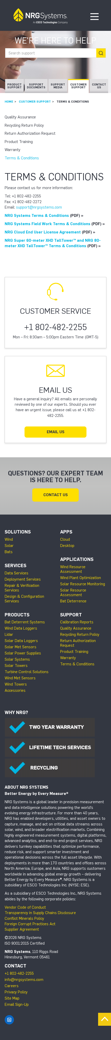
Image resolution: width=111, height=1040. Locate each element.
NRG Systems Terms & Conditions (37, 215)
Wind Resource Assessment (72, 569)
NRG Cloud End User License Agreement (43, 232)
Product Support (14, 86)
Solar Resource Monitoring (82, 584)
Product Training (19, 141)
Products (17, 615)
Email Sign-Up (17, 1004)
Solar (9, 545)
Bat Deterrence (73, 601)
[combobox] (55, 53)
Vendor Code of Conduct (25, 907)
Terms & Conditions (22, 158)
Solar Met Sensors (20, 647)
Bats (9, 552)
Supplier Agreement (22, 929)
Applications (76, 559)
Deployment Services (23, 579)
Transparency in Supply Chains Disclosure (40, 912)
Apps (66, 532)
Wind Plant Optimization (80, 577)
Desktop (67, 545)
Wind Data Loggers (21, 628)
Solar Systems (17, 659)
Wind (9, 539)
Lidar (9, 634)
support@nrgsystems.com (39, 207)
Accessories (15, 690)
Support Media (58, 86)
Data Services (16, 573)
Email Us (56, 432)
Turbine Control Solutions (27, 671)
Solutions (18, 532)
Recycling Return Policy (24, 125)
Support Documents (36, 86)
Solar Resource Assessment (73, 592)
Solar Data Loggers (21, 640)
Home (9, 101)
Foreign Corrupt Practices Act (30, 924)
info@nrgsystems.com (24, 979)
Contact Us (99, 86)
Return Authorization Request (30, 133)
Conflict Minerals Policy (24, 918)
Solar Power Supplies (23, 653)
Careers (12, 986)
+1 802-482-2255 (19, 973)
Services (15, 565)
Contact (15, 966)
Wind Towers (16, 684)
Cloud (65, 539)
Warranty (12, 149)
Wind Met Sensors (20, 678)
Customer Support (78, 86)
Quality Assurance (20, 117)
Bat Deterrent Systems (25, 622)
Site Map (12, 998)
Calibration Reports (76, 622)
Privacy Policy (16, 992)
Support (71, 615)
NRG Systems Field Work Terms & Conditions (47, 224)
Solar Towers (16, 665)
